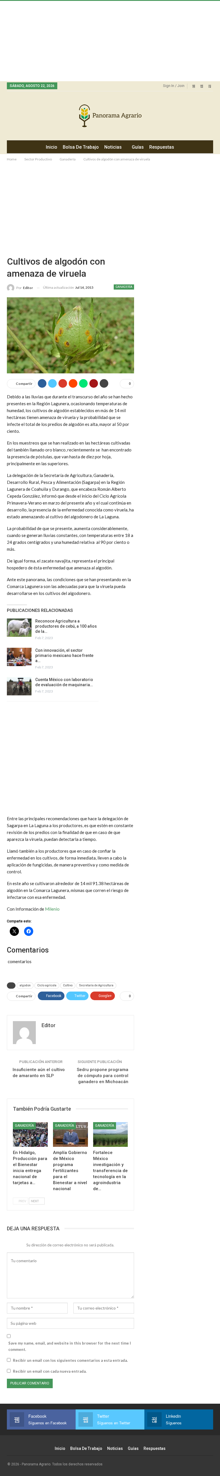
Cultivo (67, 985)
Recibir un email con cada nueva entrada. (50, 1371)
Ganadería (123, 286)
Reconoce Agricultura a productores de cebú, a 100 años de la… (66, 626)
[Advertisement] (110, 41)
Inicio (51, 147)
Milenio (52, 908)
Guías (138, 147)
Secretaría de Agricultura (96, 985)
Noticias (113, 147)
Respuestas (161, 147)
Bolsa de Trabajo (81, 147)
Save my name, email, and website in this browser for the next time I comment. (69, 1346)
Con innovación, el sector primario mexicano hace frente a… (64, 655)
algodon (25, 985)
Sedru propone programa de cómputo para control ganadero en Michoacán (102, 1075)
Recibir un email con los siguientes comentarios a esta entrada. (70, 1360)
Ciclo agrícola (46, 985)
